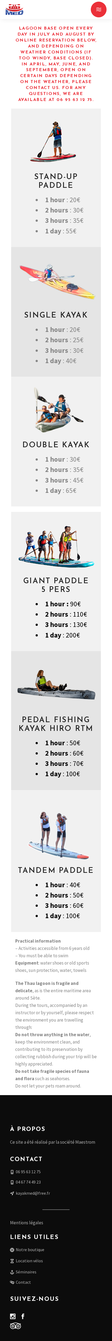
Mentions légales (26, 1223)
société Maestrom (77, 1142)
